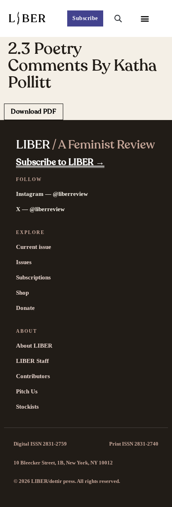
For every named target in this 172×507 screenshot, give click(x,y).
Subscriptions (33, 277)
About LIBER (34, 345)
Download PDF (33, 111)
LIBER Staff (32, 361)
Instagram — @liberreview (52, 194)
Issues (24, 262)
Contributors (33, 376)
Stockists (27, 406)
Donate (25, 308)
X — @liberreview (40, 209)
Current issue (33, 247)
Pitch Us (27, 391)
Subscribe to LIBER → (60, 162)
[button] (145, 18)
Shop (22, 292)
